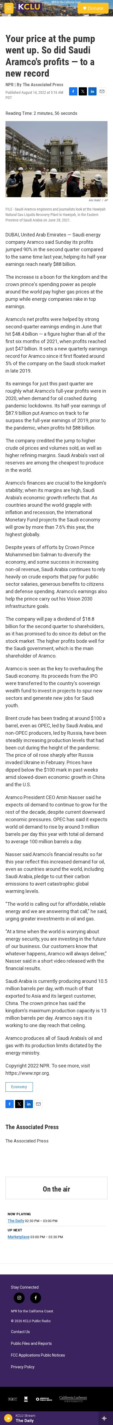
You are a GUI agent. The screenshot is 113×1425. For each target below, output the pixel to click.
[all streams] (105, 1418)
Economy (19, 1087)
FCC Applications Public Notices (38, 1355)
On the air (56, 1189)
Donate (95, 8)
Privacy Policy (23, 1367)
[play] (8, 1418)
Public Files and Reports (31, 1344)
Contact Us (20, 1332)
